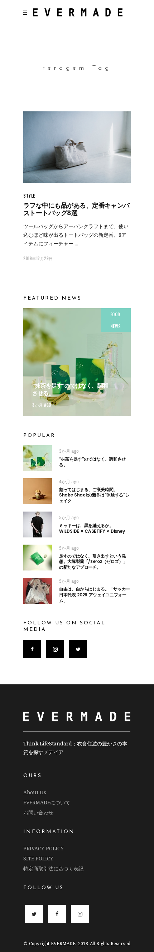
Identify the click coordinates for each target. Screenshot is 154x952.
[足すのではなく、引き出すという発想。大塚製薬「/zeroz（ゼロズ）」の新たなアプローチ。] (37, 557)
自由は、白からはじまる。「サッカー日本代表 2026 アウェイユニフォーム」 (94, 594)
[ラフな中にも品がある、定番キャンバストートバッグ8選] (77, 147)
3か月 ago (42, 405)
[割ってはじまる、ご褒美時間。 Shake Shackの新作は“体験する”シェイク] (37, 491)
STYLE (29, 196)
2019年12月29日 (38, 258)
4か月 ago (69, 482)
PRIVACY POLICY (43, 848)
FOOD (115, 314)
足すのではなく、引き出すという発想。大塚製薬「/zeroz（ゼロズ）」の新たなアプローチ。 (93, 561)
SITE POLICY (38, 858)
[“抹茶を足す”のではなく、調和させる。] (77, 362)
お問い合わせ (38, 812)
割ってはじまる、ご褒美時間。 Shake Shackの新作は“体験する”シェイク (105, 495)
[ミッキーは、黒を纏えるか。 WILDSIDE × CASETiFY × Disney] (37, 524)
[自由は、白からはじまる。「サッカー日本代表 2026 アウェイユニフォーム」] (37, 591)
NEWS (115, 326)
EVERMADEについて (46, 802)
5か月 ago (69, 517)
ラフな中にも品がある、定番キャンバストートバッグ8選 (76, 209)
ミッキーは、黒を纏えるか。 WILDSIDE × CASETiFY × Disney (92, 528)
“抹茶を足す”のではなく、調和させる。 (70, 389)
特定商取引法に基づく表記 (53, 868)
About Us (34, 792)
